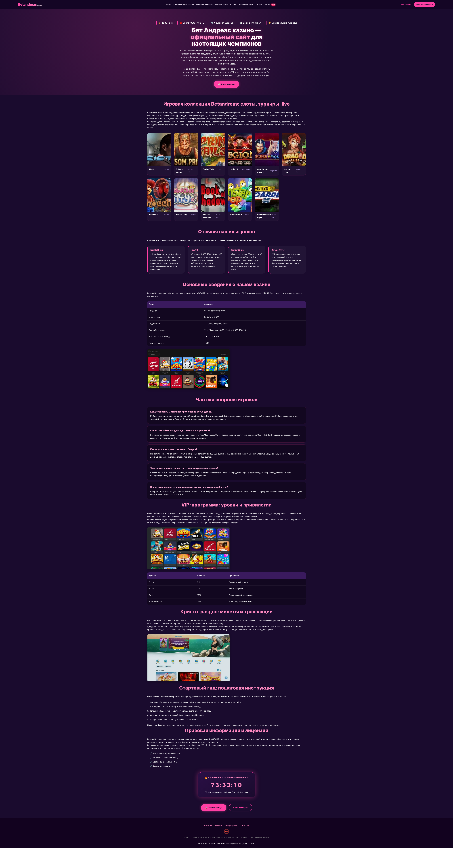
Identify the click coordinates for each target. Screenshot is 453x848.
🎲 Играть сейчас (226, 84)
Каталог (259, 4)
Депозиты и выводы (204, 4)
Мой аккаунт (406, 4)
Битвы (270, 4)
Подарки (167, 4)
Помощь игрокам (246, 4)
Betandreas (30, 4)
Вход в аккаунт (240, 807)
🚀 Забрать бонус (213, 807)
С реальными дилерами (184, 4)
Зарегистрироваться (424, 4)
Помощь (245, 825)
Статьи (233, 4)
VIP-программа (221, 4)
